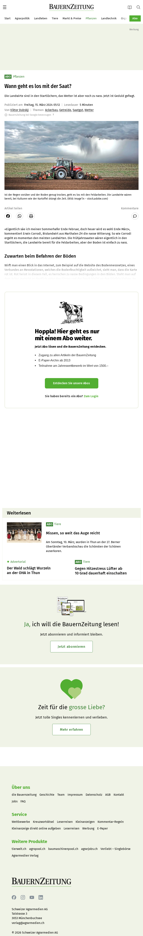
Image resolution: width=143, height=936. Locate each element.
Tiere (55, 18)
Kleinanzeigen (85, 822)
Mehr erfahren (71, 730)
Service (19, 814)
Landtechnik (109, 18)
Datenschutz (94, 794)
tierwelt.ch (19, 849)
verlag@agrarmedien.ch (28, 923)
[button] (4, 7)
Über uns (21, 787)
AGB (108, 794)
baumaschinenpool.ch (63, 849)
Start (7, 18)
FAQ (23, 801)
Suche (140, 7)
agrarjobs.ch (89, 849)
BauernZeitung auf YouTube (32, 897)
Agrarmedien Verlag (25, 855)
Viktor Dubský (19, 110)
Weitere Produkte (29, 841)
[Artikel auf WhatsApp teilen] (19, 216)
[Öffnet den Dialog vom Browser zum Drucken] (31, 216)
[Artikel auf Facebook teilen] (8, 216)
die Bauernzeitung (24, 794)
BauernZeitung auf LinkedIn (41, 897)
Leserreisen (65, 822)
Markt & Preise (72, 18)
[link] (91, 533)
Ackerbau (51, 110)
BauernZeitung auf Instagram (23, 897)
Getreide (65, 110)
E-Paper (131, 7)
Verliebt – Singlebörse (116, 849)
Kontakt (119, 794)
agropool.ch (37, 849)
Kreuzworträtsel (43, 822)
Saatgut (78, 110)
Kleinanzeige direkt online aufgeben (36, 828)
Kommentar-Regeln (111, 822)
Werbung (88, 828)
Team (61, 794)
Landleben (40, 18)
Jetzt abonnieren (71, 647)
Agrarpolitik (22, 18)
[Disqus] (71, 457)
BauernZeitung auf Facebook (14, 897)
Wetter (89, 110)
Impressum (75, 794)
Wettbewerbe (21, 822)
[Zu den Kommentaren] (135, 216)
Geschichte (46, 794)
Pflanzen (91, 18)
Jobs (15, 801)
